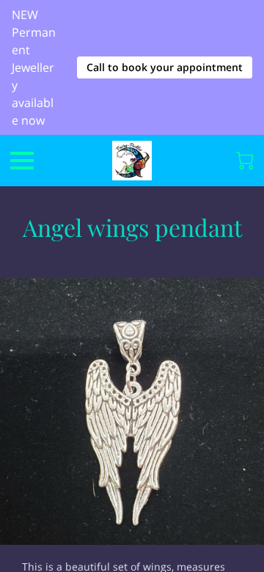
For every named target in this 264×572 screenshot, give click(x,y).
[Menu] (22, 160)
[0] (245, 160)
